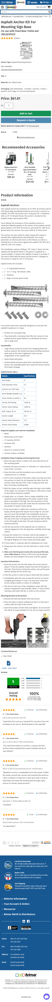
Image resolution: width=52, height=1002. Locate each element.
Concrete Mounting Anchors (11, 70)
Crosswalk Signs (18, 16)
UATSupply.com (30, 983)
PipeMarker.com (9, 983)
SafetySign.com (6, 16)
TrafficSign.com (33, 981)
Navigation (2, 7)
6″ (6, 76)
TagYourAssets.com (20, 983)
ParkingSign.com (42, 981)
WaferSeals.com (42, 983)
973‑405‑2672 (34, 126)
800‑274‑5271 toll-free (19, 939)
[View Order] (19, 9)
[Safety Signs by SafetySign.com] (10, 7)
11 (17, 38)
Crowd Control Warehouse (20, 981)
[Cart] (49, 7)
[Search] (49, 12)
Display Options (15, 846)
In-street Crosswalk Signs (34, 16)
